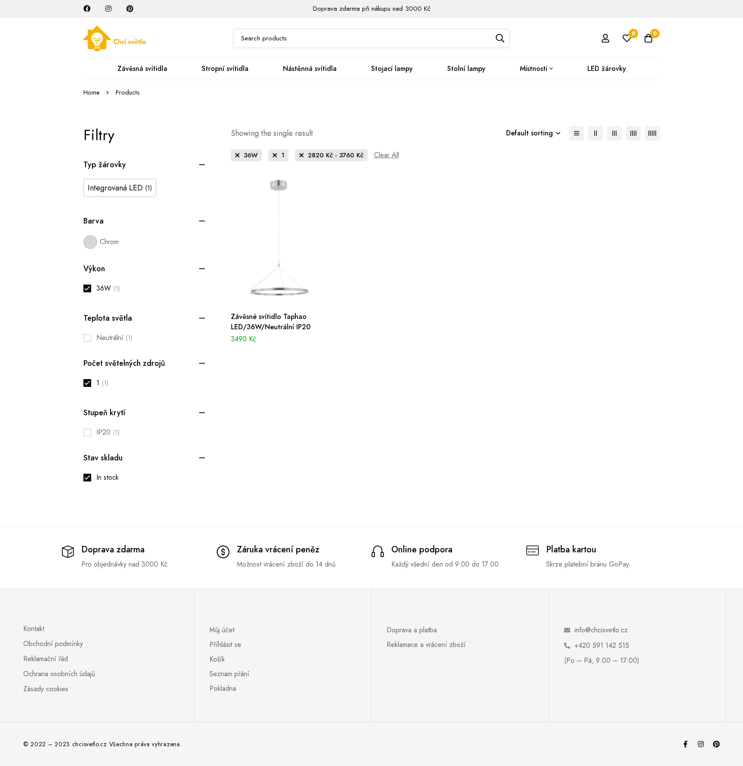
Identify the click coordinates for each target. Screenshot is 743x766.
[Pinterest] (716, 744)
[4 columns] (633, 133)
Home (91, 92)
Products (128, 92)
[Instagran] (700, 744)
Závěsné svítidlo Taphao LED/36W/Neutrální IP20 (270, 322)
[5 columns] (652, 133)
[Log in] (605, 38)
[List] (576, 133)
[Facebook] (685, 744)
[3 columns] (614, 133)
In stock (107, 477)
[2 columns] (595, 133)
